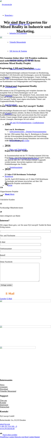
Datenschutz (4, 407)
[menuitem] (28, 140)
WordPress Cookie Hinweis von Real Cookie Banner (20, 437)
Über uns (3, 400)
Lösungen (3, 387)
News (2, 385)
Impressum (4, 405)
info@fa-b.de (5, 424)
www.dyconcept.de (7, 429)
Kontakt (3, 403)
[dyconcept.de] (6, 4)
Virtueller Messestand (8, 391)
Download (4, 389)
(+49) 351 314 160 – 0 (8, 426)
